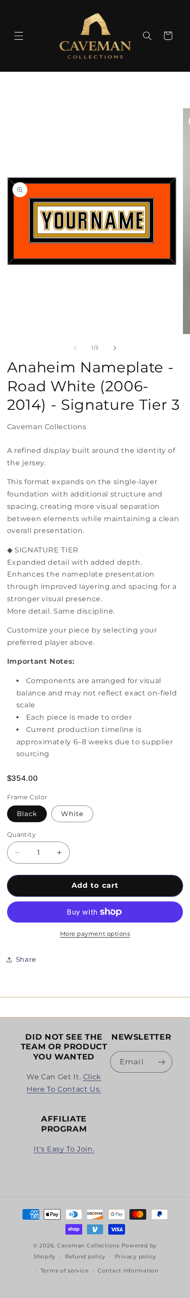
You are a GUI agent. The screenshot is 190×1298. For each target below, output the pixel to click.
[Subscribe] (162, 1062)
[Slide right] (115, 348)
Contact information (128, 1271)
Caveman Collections (88, 1246)
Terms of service (65, 1271)
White (72, 814)
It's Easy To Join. (64, 1149)
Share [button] (26, 959)
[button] (18, 36)
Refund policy (85, 1257)
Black (27, 814)
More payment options (95, 933)
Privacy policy (135, 1257)
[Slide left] (75, 348)
